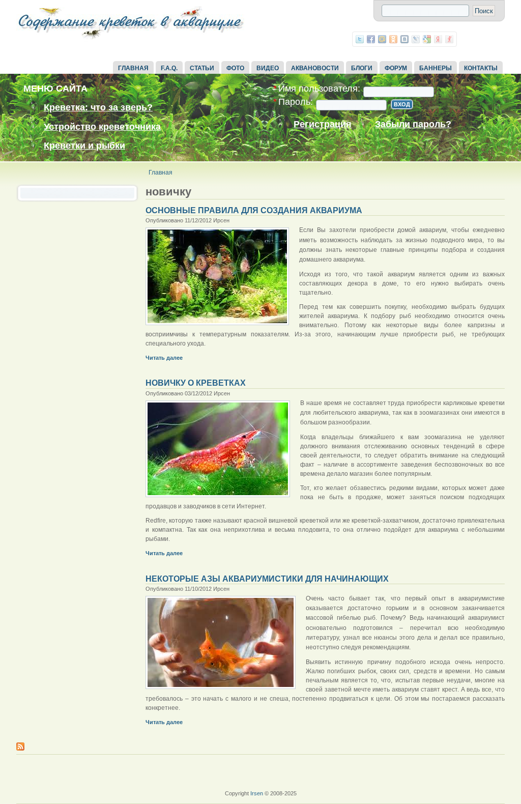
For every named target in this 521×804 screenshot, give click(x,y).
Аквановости (315, 68)
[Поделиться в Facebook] (371, 39)
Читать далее (164, 358)
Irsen (256, 793)
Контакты (481, 68)
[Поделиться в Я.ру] (449, 39)
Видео (267, 68)
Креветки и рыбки (84, 145)
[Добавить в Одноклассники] (393, 39)
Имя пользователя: (316, 89)
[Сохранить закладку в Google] (427, 39)
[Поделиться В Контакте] (404, 39)
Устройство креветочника (102, 127)
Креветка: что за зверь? (98, 107)
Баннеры (435, 68)
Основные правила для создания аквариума (254, 210)
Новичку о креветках (196, 383)
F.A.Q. (169, 68)
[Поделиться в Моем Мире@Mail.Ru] (382, 39)
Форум (396, 68)
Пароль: (293, 102)
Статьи (202, 68)
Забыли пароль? (413, 124)
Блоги (361, 68)
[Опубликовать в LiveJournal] (416, 39)
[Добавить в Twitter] (360, 39)
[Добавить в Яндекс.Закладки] (438, 39)
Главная (133, 68)
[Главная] (130, 39)
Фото (235, 68)
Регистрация (323, 124)
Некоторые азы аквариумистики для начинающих (267, 579)
